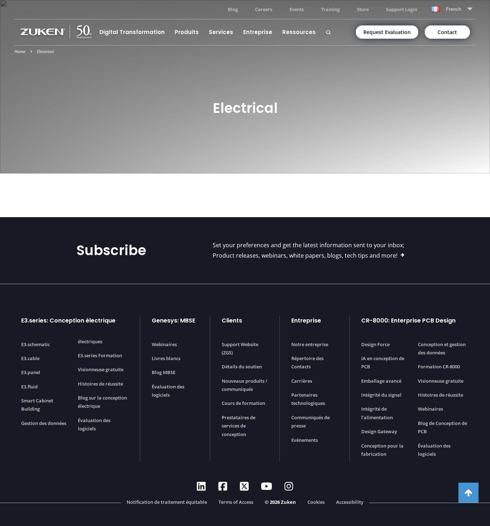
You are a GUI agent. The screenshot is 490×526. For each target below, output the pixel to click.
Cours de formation (243, 403)
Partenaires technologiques (308, 399)
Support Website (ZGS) (240, 348)
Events (296, 9)
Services (221, 32)
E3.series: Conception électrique (68, 320)
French (453, 9)
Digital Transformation (132, 32)
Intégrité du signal (381, 395)
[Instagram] (289, 486)
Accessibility (349, 502)
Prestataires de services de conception (238, 425)
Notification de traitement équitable (167, 502)
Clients (232, 320)
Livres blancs (166, 358)
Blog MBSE (163, 372)
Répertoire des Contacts (307, 362)
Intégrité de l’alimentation (377, 413)
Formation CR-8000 (439, 366)
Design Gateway (379, 431)
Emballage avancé (381, 381)
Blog (233, 9)
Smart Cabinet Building (37, 404)
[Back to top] (468, 493)
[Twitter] (244, 486)
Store (363, 9)
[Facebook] (223, 486)
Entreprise (257, 32)
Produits (187, 32)
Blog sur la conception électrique (102, 401)
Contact (447, 32)
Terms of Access (235, 502)
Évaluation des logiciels (94, 424)
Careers (263, 9)
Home (19, 51)
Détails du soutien (242, 366)
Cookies (316, 502)
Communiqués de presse (310, 421)
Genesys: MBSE (173, 320)
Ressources (299, 32)
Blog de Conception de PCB (442, 427)
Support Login (401, 9)
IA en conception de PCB (382, 362)
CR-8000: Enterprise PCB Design (408, 320)
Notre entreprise (309, 344)
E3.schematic (35, 344)
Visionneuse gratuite (100, 369)
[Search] (328, 32)
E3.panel (30, 372)
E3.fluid (29, 386)
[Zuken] (57, 32)
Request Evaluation (387, 32)
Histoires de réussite (100, 384)
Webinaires (164, 344)
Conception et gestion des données (442, 348)
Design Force (375, 344)
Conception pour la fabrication (382, 450)
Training (330, 9)
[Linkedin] (201, 486)
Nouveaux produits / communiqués (244, 385)
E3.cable (30, 358)
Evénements (304, 440)
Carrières (301, 381)
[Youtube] (266, 486)
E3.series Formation (100, 355)
